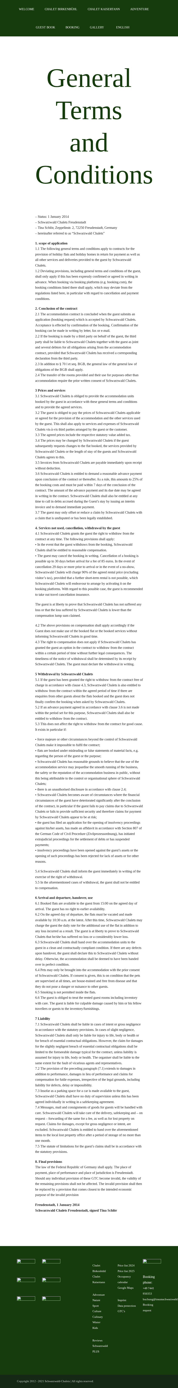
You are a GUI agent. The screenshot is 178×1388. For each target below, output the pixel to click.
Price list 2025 (126, 1271)
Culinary (97, 1316)
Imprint (122, 1300)
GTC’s (121, 1311)
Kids (95, 1327)
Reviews (97, 1340)
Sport (95, 1305)
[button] (141, 27)
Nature (96, 1300)
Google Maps (126, 1287)
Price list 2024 (126, 1265)
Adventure (98, 1294)
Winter (96, 1322)
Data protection (127, 1305)
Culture (96, 1311)
